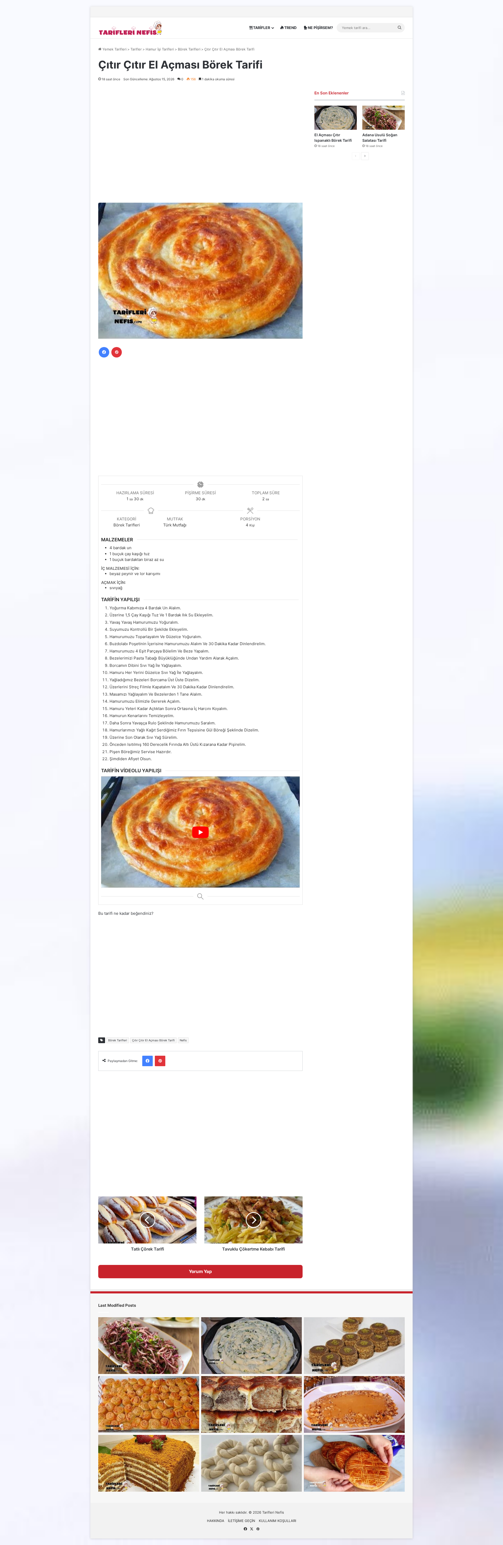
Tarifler (136, 49)
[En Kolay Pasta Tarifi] (354, 1345)
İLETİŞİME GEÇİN (241, 1521)
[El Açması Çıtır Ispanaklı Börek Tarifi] (335, 117)
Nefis (183, 1040)
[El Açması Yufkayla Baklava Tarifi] (148, 1404)
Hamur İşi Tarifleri (160, 49)
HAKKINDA (215, 1521)
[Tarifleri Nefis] (131, 28)
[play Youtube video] (200, 832)
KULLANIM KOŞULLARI (277, 1521)
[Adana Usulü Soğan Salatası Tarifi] (383, 117)
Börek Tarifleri (189, 49)
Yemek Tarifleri (114, 49)
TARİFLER (261, 27)
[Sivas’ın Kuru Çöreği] (354, 1463)
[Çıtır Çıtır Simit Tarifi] (251, 1463)
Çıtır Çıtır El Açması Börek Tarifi (153, 1040)
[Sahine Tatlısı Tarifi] (354, 1404)
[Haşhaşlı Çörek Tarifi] (251, 1404)
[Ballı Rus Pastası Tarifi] (148, 1463)
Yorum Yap (200, 1271)
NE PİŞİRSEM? (320, 27)
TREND (290, 27)
